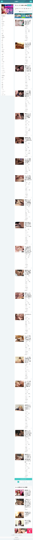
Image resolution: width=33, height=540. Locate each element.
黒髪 (26, 27)
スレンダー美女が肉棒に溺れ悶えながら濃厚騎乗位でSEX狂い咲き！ (28, 178)
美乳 (26, 76)
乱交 (2, 82)
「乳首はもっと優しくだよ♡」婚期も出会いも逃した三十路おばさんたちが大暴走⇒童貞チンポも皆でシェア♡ (28, 504)
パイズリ (3, 68)
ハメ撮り (3, 61)
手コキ (3, 66)
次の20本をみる (23, 479)
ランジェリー (27, 369)
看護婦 (3, 51)
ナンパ (3, 63)
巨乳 (26, 30)
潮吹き (3, 77)
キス (26, 58)
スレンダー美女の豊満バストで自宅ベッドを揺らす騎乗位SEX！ (28, 337)
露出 (2, 87)
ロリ (2, 26)
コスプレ (3, 49)
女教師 (3, 35)
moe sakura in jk (28, 315)
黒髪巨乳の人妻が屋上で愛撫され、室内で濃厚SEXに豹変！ (28, 272)
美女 (28, 48)
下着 (26, 78)
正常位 (26, 54)
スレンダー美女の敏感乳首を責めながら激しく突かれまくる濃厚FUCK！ (28, 360)
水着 (2, 54)
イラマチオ (3, 72)
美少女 (3, 23)
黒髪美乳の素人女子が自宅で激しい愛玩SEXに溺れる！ (28, 139)
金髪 (26, 413)
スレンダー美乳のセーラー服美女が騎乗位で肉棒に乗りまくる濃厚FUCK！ (28, 94)
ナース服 (26, 392)
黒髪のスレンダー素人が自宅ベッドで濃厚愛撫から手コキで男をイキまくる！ (28, 202)
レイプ (3, 73)
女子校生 (3, 21)
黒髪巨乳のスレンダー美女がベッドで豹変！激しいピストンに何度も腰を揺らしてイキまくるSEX (28, 458)
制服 (28, 30)
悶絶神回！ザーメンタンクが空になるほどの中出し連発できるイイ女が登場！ (28, 493)
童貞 (2, 45)
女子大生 (26, 25)
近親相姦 (3, 75)
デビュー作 (3, 94)
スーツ (26, 233)
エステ (26, 400)
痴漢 (2, 86)
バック (26, 34)
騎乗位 (26, 57)
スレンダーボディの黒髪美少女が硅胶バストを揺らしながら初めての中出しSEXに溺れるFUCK (28, 249)
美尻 (28, 121)
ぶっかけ (3, 70)
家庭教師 (3, 37)
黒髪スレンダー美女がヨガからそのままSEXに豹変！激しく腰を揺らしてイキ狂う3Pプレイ (28, 434)
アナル (3, 93)
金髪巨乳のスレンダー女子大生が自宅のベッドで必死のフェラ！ (28, 408)
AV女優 (26, 97)
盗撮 (2, 84)
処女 (2, 44)
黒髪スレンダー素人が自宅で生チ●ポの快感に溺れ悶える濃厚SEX (28, 294)
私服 (26, 31)
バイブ (26, 261)
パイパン (3, 52)
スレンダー (26, 28)
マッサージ (3, 91)
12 (26, 481)
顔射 (2, 59)
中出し (3, 58)
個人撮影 (26, 37)
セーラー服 (26, 417)
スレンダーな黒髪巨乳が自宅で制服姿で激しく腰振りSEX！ (28, 22)
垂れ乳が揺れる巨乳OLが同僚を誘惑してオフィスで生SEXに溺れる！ (28, 225)
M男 (2, 47)
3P (2, 80)
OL (2, 42)
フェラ (3, 65)
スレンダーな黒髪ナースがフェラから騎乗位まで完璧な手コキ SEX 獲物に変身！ (28, 384)
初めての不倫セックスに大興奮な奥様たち (28, 522)
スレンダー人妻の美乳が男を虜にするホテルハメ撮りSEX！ (28, 44)
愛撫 (28, 31)
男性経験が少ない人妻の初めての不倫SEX (28, 513)
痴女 (2, 33)
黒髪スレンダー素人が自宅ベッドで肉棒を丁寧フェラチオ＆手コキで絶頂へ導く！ (28, 69)
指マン (29, 212)
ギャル (3, 30)
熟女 (2, 40)
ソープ (3, 89)
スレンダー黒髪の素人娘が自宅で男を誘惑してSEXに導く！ (28, 160)
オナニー (3, 79)
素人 (2, 19)
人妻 (2, 38)
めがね (3, 56)
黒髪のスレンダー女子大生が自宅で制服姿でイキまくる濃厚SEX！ (28, 116)
